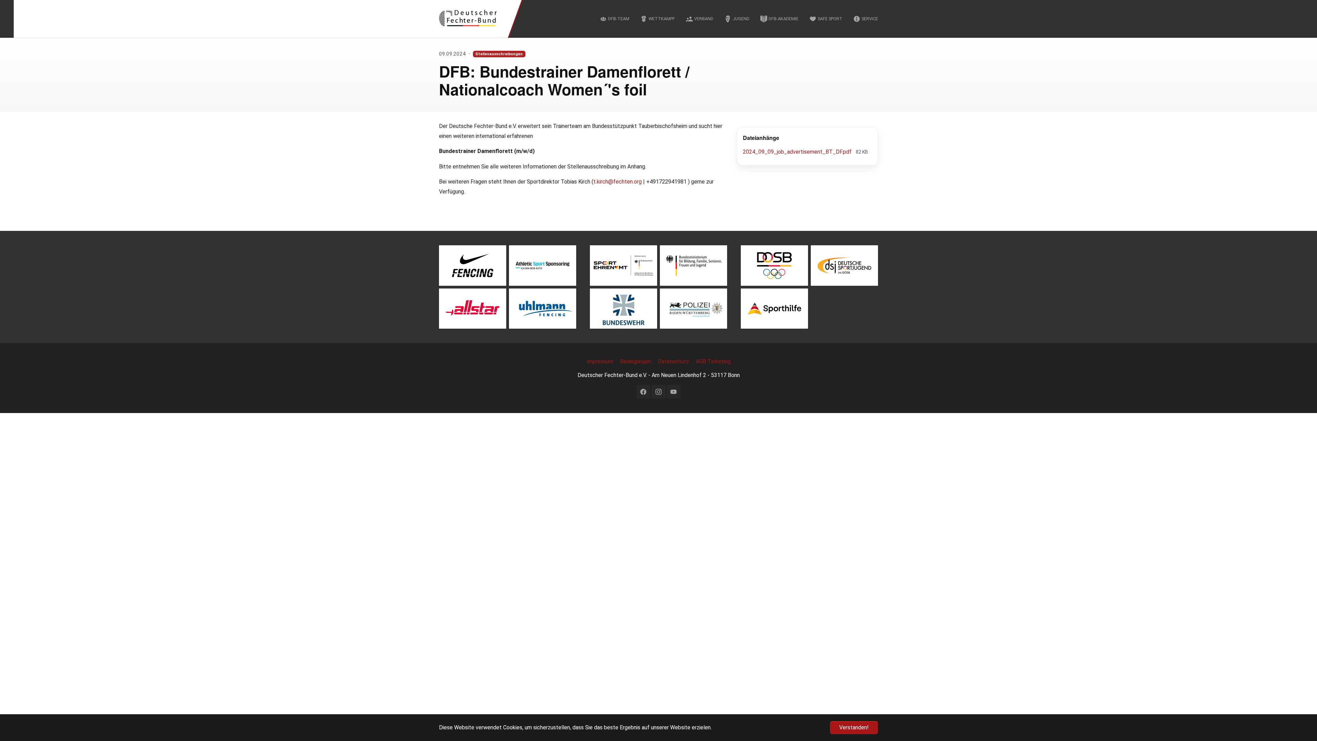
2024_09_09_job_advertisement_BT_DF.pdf (798, 152)
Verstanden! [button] (854, 727)
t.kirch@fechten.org (617, 181)
